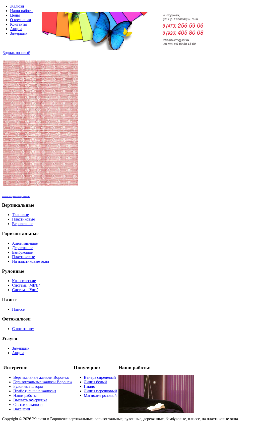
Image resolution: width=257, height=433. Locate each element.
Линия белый (95, 382)
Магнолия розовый (100, 395)
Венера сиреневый (100, 377)
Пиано (89, 386)
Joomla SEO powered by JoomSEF (16, 196)
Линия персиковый (100, 391)
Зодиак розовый (16, 52)
